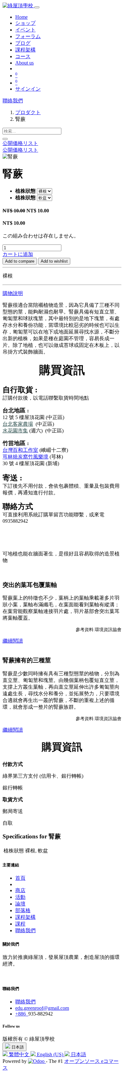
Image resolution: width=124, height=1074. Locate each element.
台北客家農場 (18, 424)
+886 (21, 1013)
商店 (20, 890)
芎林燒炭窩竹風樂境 (25, 456)
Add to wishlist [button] (54, 261)
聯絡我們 (13, 100)
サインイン (28, 89)
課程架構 (25, 917)
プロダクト (28, 112)
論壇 (20, 903)
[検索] (5, 139)
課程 (20, 923)
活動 (20, 897)
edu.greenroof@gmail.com (42, 1008)
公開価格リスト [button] (20, 143)
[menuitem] (21, 17)
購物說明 (13, 293)
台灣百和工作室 (20, 450)
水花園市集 (15, 430)
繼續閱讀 (13, 641)
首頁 (20, 878)
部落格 (23, 910)
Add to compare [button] (19, 261)
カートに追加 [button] (18, 254)
